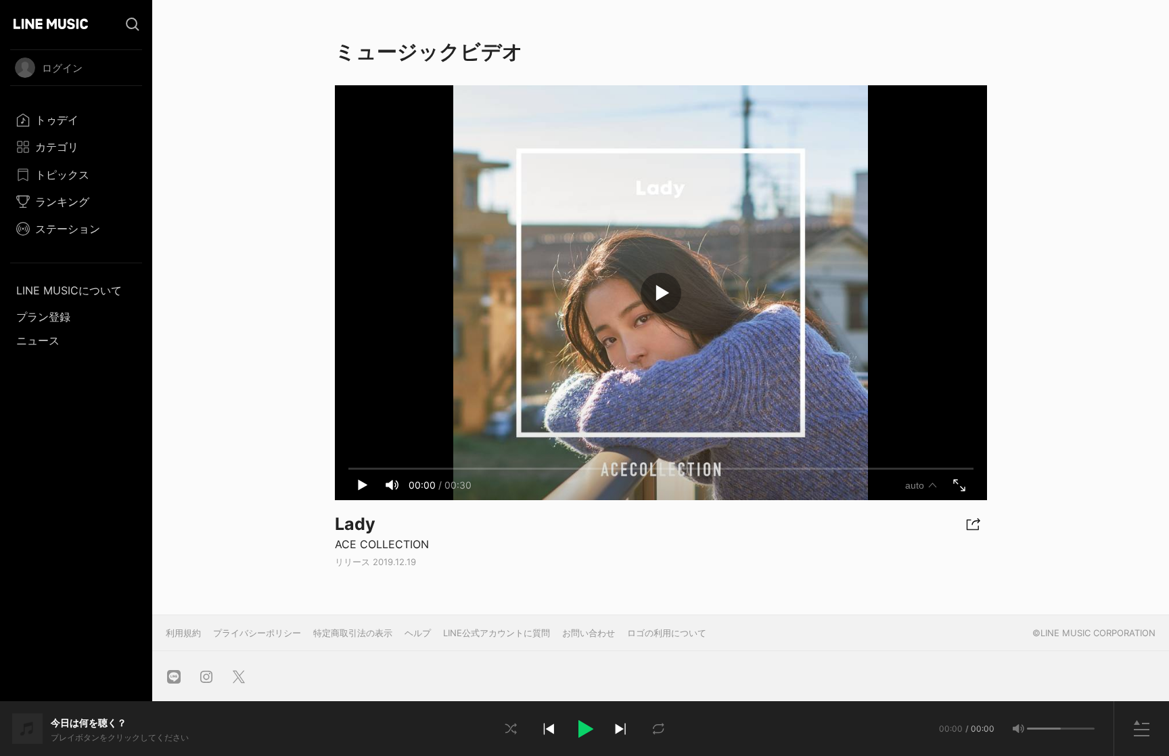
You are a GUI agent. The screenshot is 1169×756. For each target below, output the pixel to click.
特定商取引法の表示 (352, 632)
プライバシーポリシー (257, 632)
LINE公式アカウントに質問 (496, 632)
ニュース (38, 340)
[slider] (1044, 729)
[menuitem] (76, 120)
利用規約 (183, 632)
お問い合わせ (588, 632)
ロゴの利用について (666, 632)
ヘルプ (418, 632)
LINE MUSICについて (69, 290)
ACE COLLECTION (382, 544)
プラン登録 (43, 317)
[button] (584, 729)
